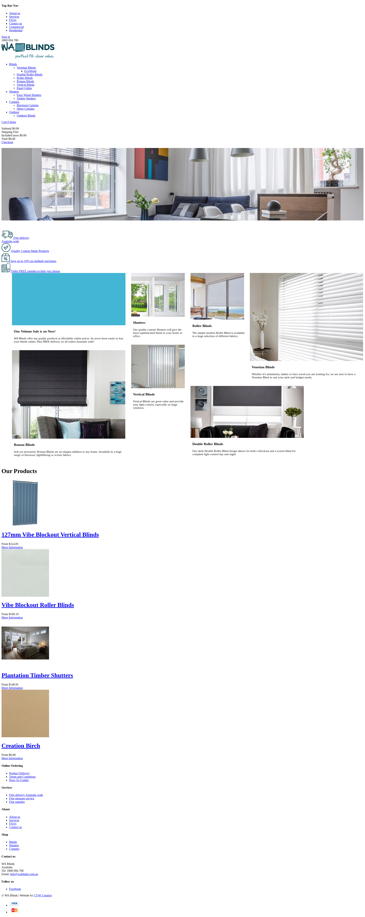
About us (14, 13)
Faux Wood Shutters (29, 95)
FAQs (12, 20)
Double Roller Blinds (29, 74)
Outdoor (14, 112)
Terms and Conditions (22, 776)
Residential (15, 30)
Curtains (14, 101)
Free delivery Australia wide (26, 795)
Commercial (16, 27)
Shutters (14, 91)
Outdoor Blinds (26, 115)
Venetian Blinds (26, 67)
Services (14, 16)
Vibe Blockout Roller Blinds (38, 604)
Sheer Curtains (25, 108)
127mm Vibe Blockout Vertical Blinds (50, 534)
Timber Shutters (26, 98)
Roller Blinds (25, 78)
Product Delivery (19, 773)
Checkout (7, 142)
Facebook (15, 889)
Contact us (15, 23)
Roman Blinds (25, 81)
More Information (12, 547)
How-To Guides (19, 780)
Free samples (17, 801)
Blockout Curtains (28, 105)
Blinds (13, 64)
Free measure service (21, 798)
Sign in (6, 36)
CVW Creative (43, 895)
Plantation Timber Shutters (37, 675)
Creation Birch (21, 745)
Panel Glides (24, 88)
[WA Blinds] (28, 57)
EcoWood (30, 71)
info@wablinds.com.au (24, 874)
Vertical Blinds (25, 84)
